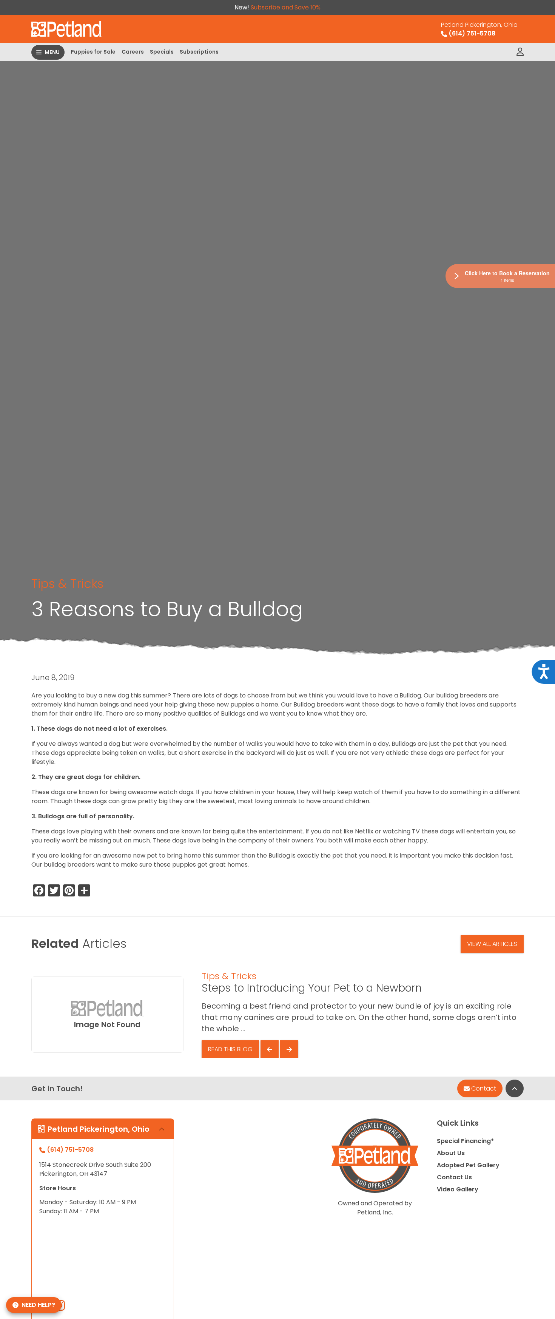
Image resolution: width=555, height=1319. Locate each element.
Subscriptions (199, 52)
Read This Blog (230, 1049)
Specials (162, 52)
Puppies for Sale (93, 52)
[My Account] (520, 52)
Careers (133, 52)
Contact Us (454, 1177)
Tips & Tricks (67, 583)
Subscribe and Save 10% (286, 7)
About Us (451, 1153)
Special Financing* (465, 1141)
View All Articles (492, 943)
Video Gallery (457, 1189)
